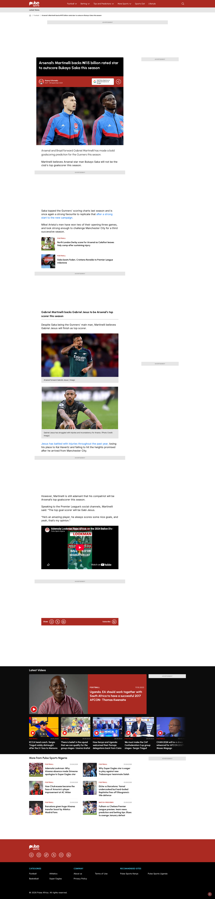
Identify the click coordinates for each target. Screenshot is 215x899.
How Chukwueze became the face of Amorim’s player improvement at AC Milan (60, 789)
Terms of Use (101, 873)
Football (70, 3)
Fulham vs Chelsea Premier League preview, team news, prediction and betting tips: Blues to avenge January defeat (115, 811)
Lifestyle (152, 3)
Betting (84, 3)
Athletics (53, 873)
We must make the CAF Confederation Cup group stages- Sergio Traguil (137, 745)
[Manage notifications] (210, 894)
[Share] (118, 81)
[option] (43, 734)
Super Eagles (55, 878)
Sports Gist (140, 3)
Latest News (34, 10)
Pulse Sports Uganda (157, 873)
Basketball (34, 878)
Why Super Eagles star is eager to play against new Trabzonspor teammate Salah (114, 771)
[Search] (183, 3)
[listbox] (107, 734)
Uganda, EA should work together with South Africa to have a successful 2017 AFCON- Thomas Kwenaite (116, 696)
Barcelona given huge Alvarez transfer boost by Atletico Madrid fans (60, 809)
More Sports (123, 3)
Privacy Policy (80, 878)
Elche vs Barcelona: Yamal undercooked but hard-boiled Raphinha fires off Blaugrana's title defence (114, 791)
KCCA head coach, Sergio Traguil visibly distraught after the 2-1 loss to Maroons (43, 745)
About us (78, 873)
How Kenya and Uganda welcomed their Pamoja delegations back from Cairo (107, 745)
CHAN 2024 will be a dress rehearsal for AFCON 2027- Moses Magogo (170, 745)
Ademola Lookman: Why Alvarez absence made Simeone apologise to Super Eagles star (61, 771)
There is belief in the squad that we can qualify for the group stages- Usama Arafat (75, 745)
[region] (107, 734)
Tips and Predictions (102, 3)
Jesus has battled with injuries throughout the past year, (74, 443)
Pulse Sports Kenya (129, 873)
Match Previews (106, 802)
